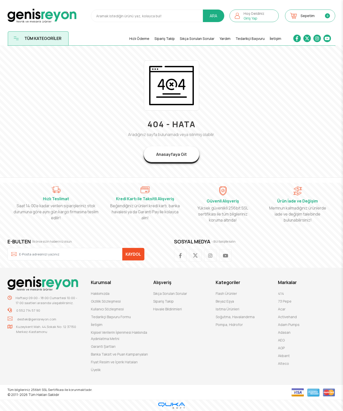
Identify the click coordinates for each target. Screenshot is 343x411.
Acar (281, 309)
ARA (213, 16)
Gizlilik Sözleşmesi (106, 301)
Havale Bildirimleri (167, 309)
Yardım (225, 38)
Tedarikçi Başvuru (250, 38)
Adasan (284, 332)
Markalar (287, 282)
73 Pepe (285, 301)
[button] (254, 16)
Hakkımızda (100, 293)
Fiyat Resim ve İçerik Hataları (114, 362)
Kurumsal (101, 282)
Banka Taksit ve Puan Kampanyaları (119, 354)
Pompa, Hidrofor (229, 324)
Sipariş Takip (164, 38)
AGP (281, 348)
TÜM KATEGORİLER (43, 38)
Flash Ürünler (226, 293)
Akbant (284, 355)
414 (281, 293)
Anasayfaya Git (171, 154)
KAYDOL (133, 254)
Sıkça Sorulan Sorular (197, 38)
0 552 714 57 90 (28, 310)
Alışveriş (162, 282)
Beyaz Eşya (225, 301)
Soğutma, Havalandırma (235, 316)
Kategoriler (228, 282)
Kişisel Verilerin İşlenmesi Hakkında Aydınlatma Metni (119, 335)
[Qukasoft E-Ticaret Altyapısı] (171, 405)
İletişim (275, 38)
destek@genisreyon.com (36, 319)
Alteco (283, 363)
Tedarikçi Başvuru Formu (111, 316)
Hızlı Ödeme (139, 38)
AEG (281, 340)
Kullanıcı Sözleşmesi (107, 309)
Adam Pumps (289, 324)
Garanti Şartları (103, 346)
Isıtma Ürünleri (227, 309)
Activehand (287, 316)
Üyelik (96, 369)
